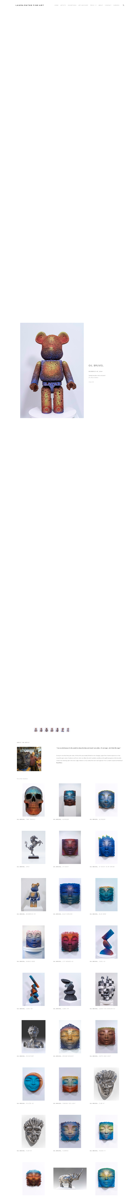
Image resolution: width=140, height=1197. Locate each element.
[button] (93, 5)
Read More (59, 762)
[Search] (123, 5)
